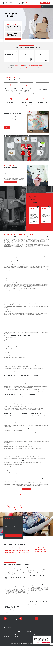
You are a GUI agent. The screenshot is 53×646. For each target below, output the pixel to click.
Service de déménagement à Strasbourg (41, 549)
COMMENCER (12, 39)
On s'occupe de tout (39, 60)
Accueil (5, 6)
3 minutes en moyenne (8, 60)
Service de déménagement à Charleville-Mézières (11, 550)
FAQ (16, 633)
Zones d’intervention (12, 6)
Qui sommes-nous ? (21, 6)
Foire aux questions (30, 6)
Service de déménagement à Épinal (9, 554)
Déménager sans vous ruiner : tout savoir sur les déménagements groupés (15, 508)
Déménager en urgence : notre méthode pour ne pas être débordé (14, 507)
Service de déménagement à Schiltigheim (41, 547)
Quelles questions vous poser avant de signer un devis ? (13, 509)
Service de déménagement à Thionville (40, 551)
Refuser (38, 642)
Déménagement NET (19, 643)
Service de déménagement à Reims (24, 554)
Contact (37, 6)
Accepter (46, 642)
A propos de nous (17, 631)
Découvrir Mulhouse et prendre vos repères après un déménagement (15, 505)
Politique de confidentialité (31, 633)
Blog (16, 634)
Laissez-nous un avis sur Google (31, 634)
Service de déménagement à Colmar (9, 552)
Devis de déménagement (42, 629)
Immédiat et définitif (24, 60)
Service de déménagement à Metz (24, 550)
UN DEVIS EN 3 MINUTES (45, 2)
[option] (34, 215)
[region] (42, 640)
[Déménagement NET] (8, 2)
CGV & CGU (29, 629)
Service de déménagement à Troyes (40, 553)
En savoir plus (7, 127)
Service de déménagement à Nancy (24, 552)
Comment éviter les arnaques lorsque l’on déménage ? (12, 506)
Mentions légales (29, 631)
